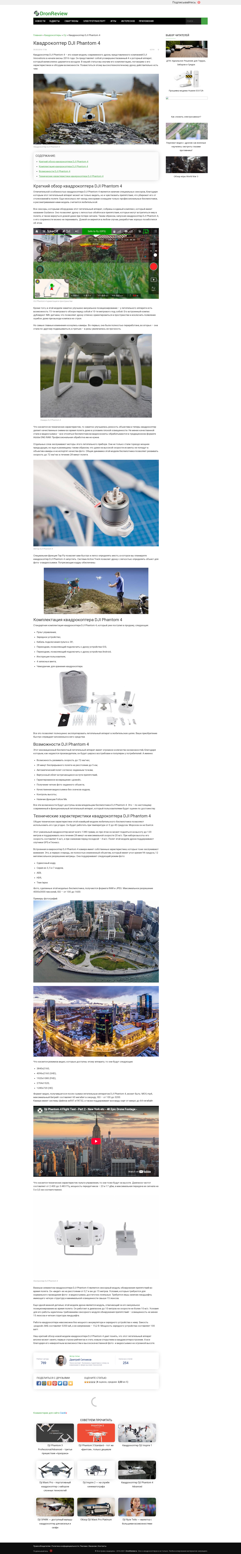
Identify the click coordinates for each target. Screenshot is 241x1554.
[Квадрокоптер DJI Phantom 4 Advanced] (137, 1478)
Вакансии (93, 1546)
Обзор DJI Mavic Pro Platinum (96, 1519)
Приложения (146, 21)
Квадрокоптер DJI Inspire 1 (137, 1445)
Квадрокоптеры (52, 35)
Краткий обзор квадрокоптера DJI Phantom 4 (63, 161)
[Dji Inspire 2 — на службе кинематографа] (96, 1478)
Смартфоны (71, 21)
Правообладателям (41, 1546)
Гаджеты (54, 21)
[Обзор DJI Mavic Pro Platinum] (96, 1515)
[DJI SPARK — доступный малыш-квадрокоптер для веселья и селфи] (55, 1515)
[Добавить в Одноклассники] (49, 1383)
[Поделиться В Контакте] (65, 1383)
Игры (113, 21)
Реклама (83, 1546)
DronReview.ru (131, 1551)
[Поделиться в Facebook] (39, 1383)
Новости (40, 21)
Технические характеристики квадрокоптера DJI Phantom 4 (71, 176)
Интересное (128, 21)
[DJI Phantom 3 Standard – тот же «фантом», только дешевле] (96, 1441)
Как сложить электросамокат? (186, 116)
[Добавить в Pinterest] (54, 1383)
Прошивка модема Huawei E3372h (186, 90)
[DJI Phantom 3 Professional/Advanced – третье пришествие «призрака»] (55, 1441)
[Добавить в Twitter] (60, 1383)
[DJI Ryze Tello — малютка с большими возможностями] (137, 1515)
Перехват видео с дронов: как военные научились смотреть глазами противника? (186, 146)
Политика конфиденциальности (65, 1546)
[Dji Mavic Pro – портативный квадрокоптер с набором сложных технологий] (55, 1478)
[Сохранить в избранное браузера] (70, 1383)
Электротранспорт (94, 21)
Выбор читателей (177, 35)
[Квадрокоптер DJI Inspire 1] (137, 1441)
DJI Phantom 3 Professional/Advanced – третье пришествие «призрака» (55, 1449)
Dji (65, 35)
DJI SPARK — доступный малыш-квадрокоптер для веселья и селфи (55, 1523)
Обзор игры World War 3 (186, 176)
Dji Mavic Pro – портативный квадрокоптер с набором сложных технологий (55, 1486)
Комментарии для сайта (50, 1412)
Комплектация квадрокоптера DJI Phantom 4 (63, 166)
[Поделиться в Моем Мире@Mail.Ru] (44, 1383)
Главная (37, 35)
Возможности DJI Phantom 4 (54, 171)
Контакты (102, 1546)
